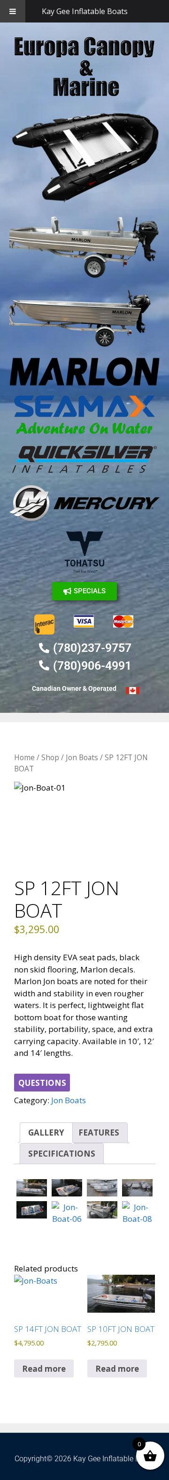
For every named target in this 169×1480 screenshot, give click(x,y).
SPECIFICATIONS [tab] (61, 1153)
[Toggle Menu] (12, 11)
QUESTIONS (42, 1082)
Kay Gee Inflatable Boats (85, 11)
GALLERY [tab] (46, 1132)
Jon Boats (82, 757)
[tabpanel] (84, 821)
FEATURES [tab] (98, 1132)
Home (24, 757)
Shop (50, 757)
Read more (44, 1368)
